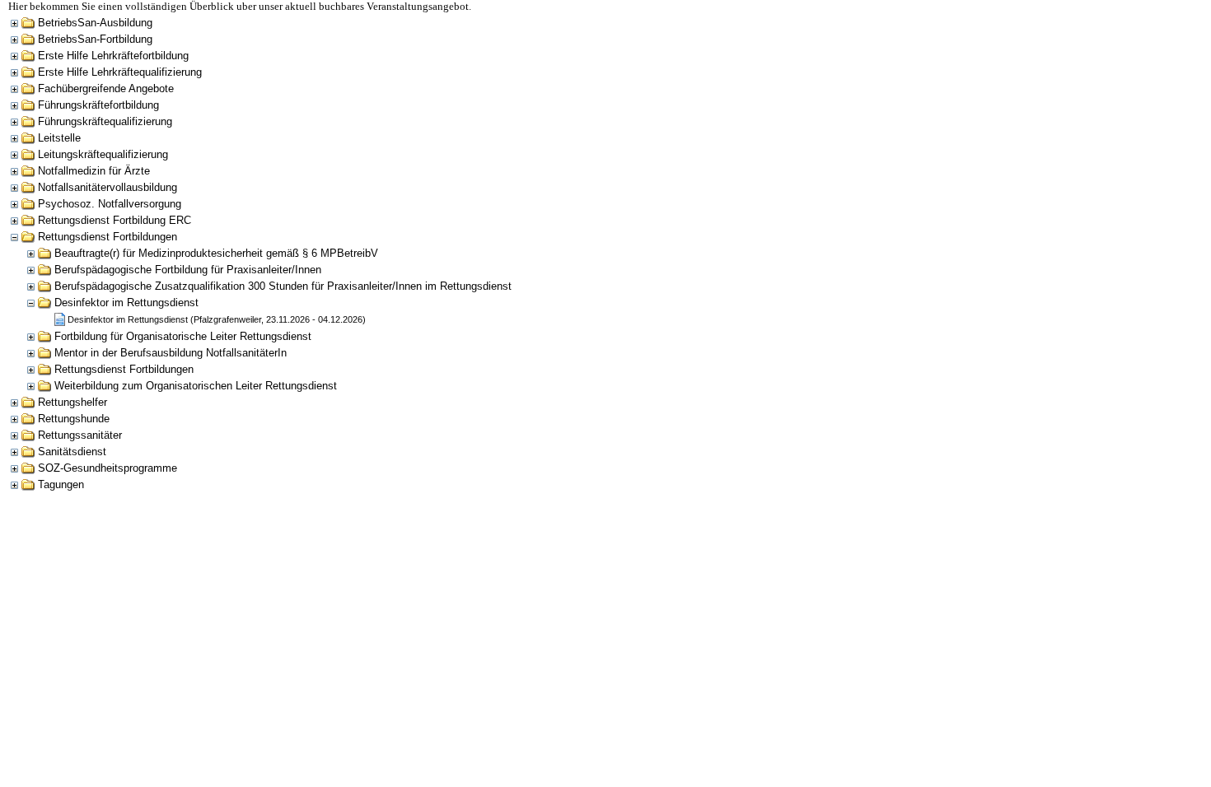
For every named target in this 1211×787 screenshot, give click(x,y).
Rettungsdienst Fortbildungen (107, 237)
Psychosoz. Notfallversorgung (109, 204)
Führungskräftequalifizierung (105, 121)
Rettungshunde (74, 418)
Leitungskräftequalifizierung (103, 154)
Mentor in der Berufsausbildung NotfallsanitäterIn (170, 353)
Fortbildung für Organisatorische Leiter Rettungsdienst (182, 336)
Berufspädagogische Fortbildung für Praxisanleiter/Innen (187, 269)
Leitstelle (59, 138)
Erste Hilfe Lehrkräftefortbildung (113, 55)
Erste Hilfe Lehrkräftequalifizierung (120, 72)
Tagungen (61, 484)
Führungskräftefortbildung (98, 105)
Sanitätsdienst (72, 451)
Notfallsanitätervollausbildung (107, 187)
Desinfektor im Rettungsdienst (126, 302)
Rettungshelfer (72, 402)
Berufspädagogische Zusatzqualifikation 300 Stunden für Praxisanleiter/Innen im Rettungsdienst (283, 286)
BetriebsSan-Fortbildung (95, 39)
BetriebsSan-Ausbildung (95, 22)
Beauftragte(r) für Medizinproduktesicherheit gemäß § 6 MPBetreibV (216, 253)
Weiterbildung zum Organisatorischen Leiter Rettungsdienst (195, 386)
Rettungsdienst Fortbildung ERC (114, 220)
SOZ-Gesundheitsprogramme (107, 468)
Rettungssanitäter (80, 435)
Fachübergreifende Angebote (106, 88)
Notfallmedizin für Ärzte (94, 171)
